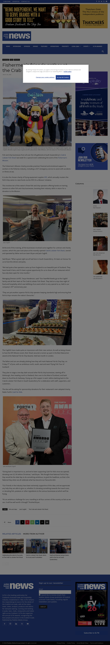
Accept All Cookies (63, 77)
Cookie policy (67, 71)
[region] (56, 74)
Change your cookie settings (45, 77)
